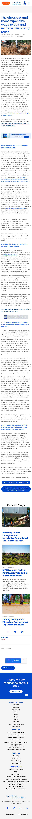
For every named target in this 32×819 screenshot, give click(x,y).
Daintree (16, 707)
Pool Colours (16, 727)
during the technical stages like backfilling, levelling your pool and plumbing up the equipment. (15, 179)
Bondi (16, 717)
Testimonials (16, 763)
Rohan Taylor (10, 34)
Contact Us (10, 814)
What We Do (16, 758)
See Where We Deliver (16, 737)
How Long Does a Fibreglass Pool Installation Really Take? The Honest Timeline (15, 536)
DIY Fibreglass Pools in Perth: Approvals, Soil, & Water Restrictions (14, 573)
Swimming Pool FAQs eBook (16, 777)
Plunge (16, 712)
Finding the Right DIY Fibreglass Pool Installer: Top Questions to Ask (15, 622)
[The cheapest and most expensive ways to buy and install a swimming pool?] (8, 631)
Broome (16, 722)
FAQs (16, 772)
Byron (16, 714)
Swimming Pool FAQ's (19, 34)
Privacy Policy (24, 814)
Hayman (16, 705)
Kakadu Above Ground (16, 724)
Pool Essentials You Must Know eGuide (16, 782)
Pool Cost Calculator (16, 769)
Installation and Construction (8, 36)
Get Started (16, 691)
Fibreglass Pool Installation (16, 789)
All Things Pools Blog (16, 784)
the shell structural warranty (16, 209)
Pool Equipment (16, 745)
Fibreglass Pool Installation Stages (16, 742)
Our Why (16, 756)
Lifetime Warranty (16, 740)
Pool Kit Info (20, 36)
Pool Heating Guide (16, 786)
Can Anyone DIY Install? (16, 732)
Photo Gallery (16, 761)
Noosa (16, 719)
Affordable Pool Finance (16, 750)
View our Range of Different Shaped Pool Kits (16, 482)
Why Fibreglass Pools (16, 747)
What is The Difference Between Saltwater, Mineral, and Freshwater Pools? (16, 489)
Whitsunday (16, 710)
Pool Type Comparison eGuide (16, 779)
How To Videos (16, 774)
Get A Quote (5, 3)
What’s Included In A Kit (16, 735)
